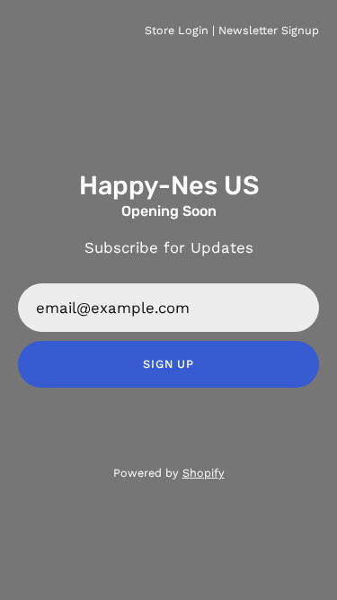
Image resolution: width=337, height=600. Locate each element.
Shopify (203, 472)
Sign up (169, 364)
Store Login (176, 30)
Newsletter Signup (268, 30)
